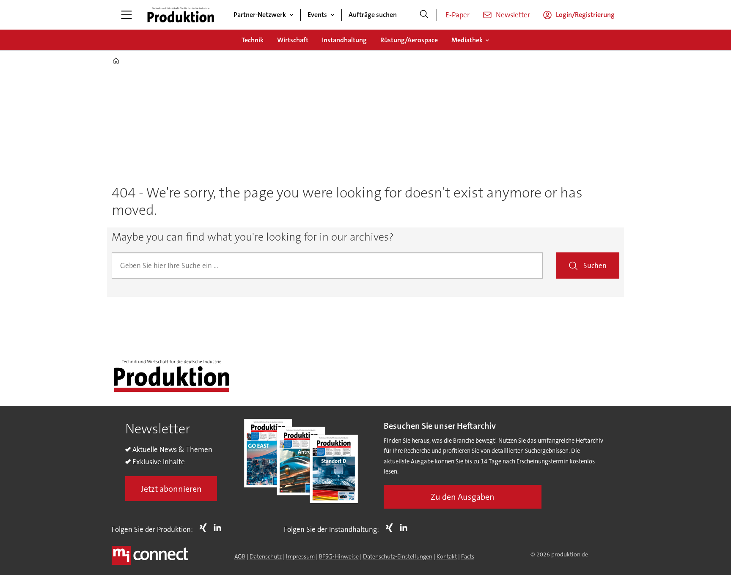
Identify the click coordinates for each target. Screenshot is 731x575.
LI (219, 527)
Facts (467, 556)
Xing (205, 527)
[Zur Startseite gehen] (180, 14)
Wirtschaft (292, 40)
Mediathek (467, 40)
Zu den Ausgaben (463, 496)
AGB (239, 556)
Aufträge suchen (373, 14)
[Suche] (423, 14)
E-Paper (457, 14)
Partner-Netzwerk (260, 14)
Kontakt (447, 556)
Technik (253, 40)
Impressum (300, 556)
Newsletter (513, 14)
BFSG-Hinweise (339, 556)
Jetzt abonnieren (171, 488)
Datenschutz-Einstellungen (397, 556)
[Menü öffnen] (126, 14)
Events (317, 14)
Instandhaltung (344, 40)
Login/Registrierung (585, 14)
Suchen (595, 265)
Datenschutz (266, 556)
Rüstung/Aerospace (409, 40)
